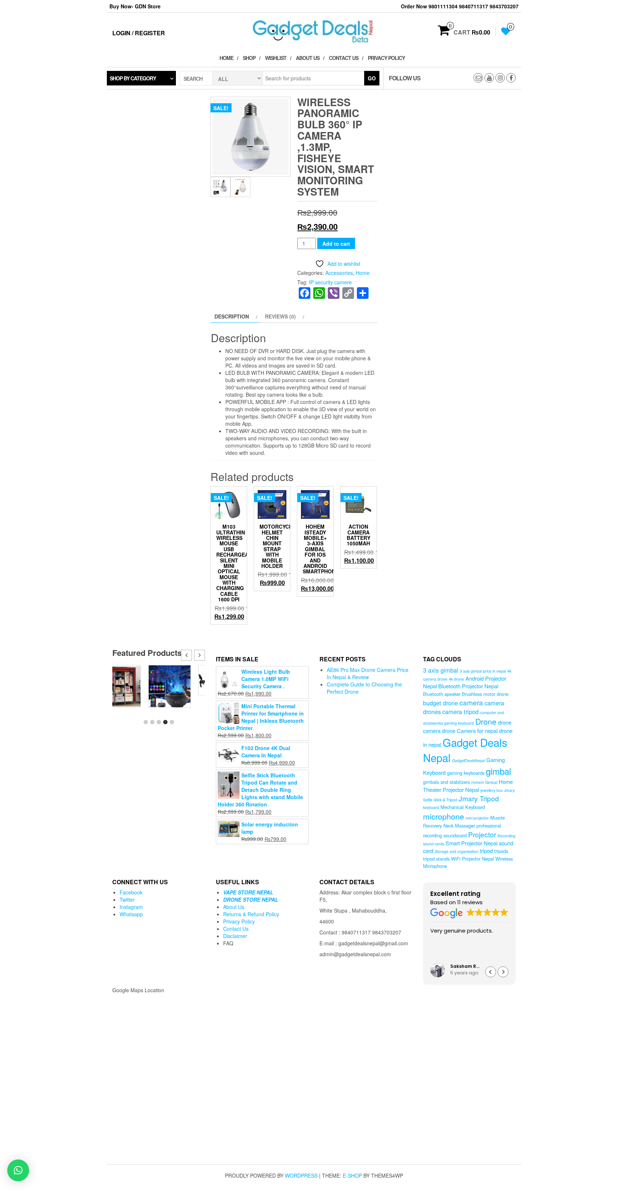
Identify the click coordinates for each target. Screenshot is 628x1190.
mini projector (477, 818)
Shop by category (133, 78)
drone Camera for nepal (470, 730)
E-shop (352, 1175)
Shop (249, 57)
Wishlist (275, 57)
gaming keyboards (465, 772)
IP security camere (330, 282)
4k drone (456, 679)
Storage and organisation (456, 851)
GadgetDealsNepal (468, 760)
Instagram (131, 906)
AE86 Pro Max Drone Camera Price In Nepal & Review (367, 673)
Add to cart (336, 243)
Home (226, 57)
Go (372, 78)
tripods (501, 851)
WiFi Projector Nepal (472, 858)
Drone (485, 721)
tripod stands (436, 858)
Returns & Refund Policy (251, 914)
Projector (482, 834)
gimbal (498, 771)
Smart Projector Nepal (472, 843)
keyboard (431, 807)
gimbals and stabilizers (446, 781)
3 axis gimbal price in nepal (483, 671)
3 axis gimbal (440, 670)
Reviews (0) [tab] (280, 316)
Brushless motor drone (485, 693)
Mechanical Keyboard (462, 807)
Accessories (339, 272)
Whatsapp (131, 914)
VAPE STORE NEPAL (248, 892)
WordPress (301, 1175)
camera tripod (460, 711)
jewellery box (491, 790)
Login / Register (138, 33)
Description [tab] (231, 316)
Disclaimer (235, 935)
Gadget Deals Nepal (465, 749)
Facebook (131, 892)
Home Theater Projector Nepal (468, 785)
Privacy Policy (386, 57)
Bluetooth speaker (441, 693)
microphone (443, 816)
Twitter (127, 899)
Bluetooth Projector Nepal (468, 686)
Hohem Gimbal (484, 782)
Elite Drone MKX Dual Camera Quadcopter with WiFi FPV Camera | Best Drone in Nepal (183, 692)
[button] (199, 655)
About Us (307, 57)
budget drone (440, 702)
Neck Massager (459, 825)
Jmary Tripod (479, 798)
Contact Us (343, 57)
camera (471, 702)
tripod (486, 850)
